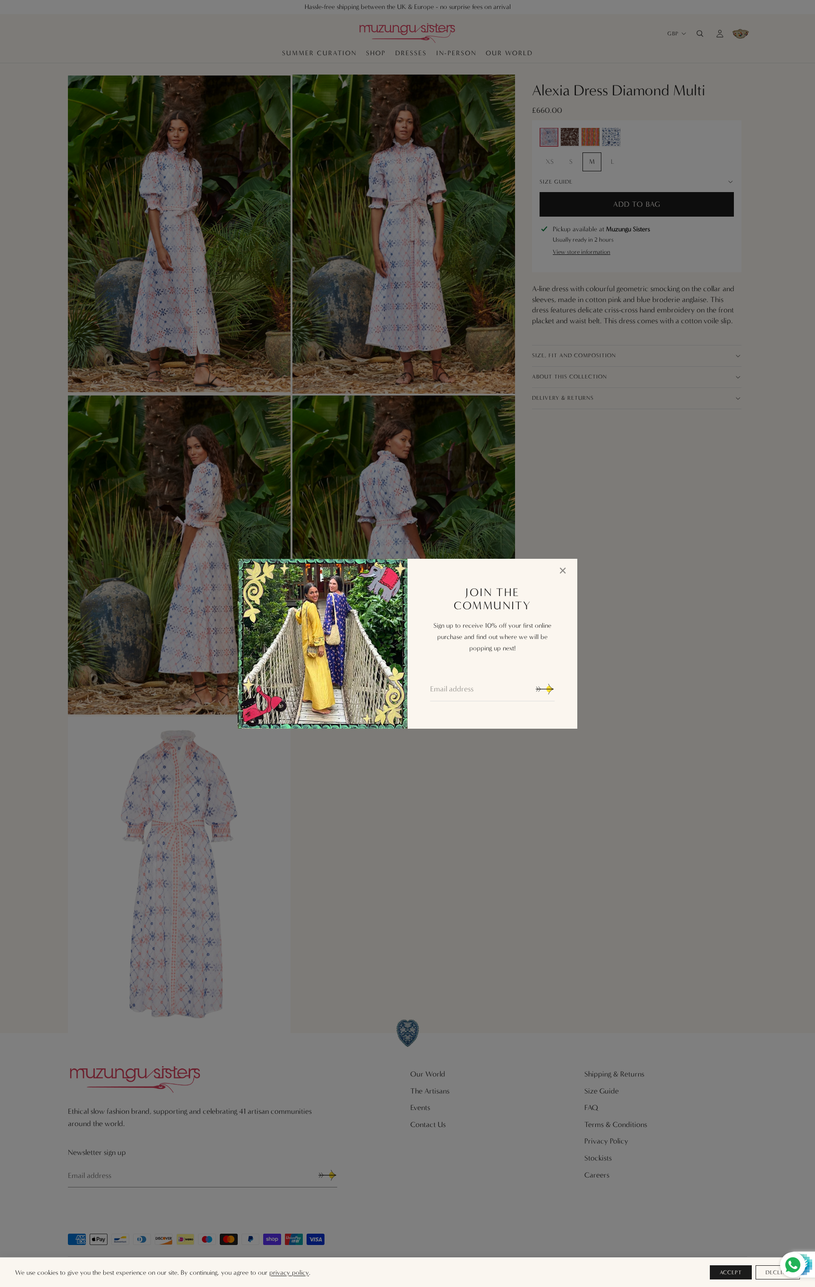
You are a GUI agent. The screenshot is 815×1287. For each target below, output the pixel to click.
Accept (731, 1272)
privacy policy (289, 1273)
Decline (777, 1272)
